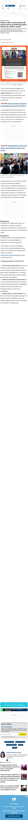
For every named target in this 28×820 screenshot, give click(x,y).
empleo (20, 744)
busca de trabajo (15, 88)
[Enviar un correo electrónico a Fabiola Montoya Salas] (7, 760)
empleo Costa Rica (9, 742)
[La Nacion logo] (10, 5)
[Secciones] (2, 6)
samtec (14, 747)
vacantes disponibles (11, 744)
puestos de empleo (20, 742)
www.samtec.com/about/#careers (11, 255)
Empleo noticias (4, 20)
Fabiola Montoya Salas (6, 39)
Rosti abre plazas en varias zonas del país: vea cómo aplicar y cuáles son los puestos (14, 148)
